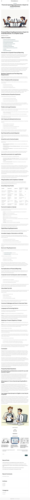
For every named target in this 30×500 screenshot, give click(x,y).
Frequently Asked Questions (7, 50)
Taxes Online (15, 3)
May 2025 (3, 484)
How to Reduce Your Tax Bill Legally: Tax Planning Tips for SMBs (11, 469)
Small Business (4, 492)
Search (26, 455)
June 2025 (3, 483)
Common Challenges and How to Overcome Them (10, 47)
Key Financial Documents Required (8, 42)
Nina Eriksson (15, 433)
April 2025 (3, 485)
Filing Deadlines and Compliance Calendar (9, 43)
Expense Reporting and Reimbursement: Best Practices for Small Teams (13, 467)
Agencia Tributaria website (8, 252)
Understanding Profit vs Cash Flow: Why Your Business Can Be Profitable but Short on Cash (24, 446)
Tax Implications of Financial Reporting (8, 46)
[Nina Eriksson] (15, 430)
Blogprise (19, 498)
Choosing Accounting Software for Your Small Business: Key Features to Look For (14, 446)
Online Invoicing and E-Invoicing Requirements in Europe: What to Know (5, 446)
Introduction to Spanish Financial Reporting (9, 39)
